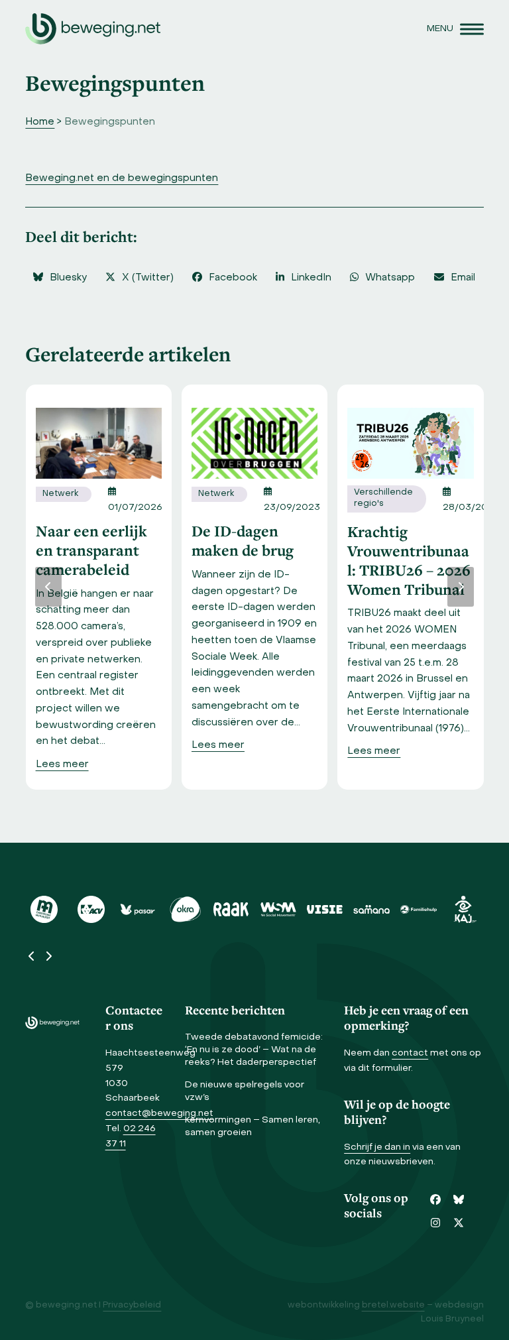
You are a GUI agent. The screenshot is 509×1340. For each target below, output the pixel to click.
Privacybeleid (132, 1306)
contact (410, 1053)
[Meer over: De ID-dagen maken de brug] (254, 443)
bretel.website (393, 1306)
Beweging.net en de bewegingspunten (121, 178)
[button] (455, 28)
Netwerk (60, 494)
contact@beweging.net (159, 1113)
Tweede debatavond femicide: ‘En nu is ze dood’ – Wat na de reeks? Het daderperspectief (254, 1050)
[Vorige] (48, 587)
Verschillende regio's (383, 499)
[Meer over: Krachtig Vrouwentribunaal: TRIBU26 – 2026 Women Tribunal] (410, 443)
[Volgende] (460, 587)
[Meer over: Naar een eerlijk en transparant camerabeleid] (99, 443)
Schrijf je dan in (377, 1147)
